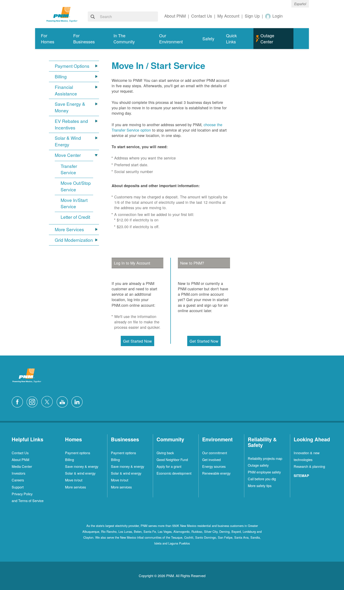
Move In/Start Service (74, 203)
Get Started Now (137, 341)
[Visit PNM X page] (48, 401)
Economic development (174, 473)
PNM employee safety (264, 471)
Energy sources (214, 466)
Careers (18, 479)
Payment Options (72, 66)
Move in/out (73, 479)
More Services (69, 229)
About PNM (20, 459)
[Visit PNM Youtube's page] (63, 401)
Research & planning (309, 466)
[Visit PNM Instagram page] (33, 401)
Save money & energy (81, 466)
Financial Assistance (66, 90)
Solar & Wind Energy (68, 141)
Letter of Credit (75, 217)
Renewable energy (216, 473)
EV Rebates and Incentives (71, 124)
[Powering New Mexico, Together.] (62, 14)
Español (300, 3)
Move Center (68, 155)
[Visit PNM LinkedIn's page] (78, 401)
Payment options (77, 452)
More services (75, 486)
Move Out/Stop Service (76, 186)
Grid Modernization (74, 240)
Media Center (22, 466)
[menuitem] (51, 38)
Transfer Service (69, 169)
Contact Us (20, 452)
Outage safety (258, 465)
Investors (18, 473)
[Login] (268, 16)
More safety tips (259, 485)
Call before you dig (262, 478)
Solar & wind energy (80, 473)
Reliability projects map (265, 458)
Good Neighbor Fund (172, 459)
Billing (61, 76)
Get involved (211, 459)
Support (18, 486)
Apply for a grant (169, 466)
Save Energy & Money (70, 107)
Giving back (165, 452)
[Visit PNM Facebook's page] (18, 401)
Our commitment (214, 452)
